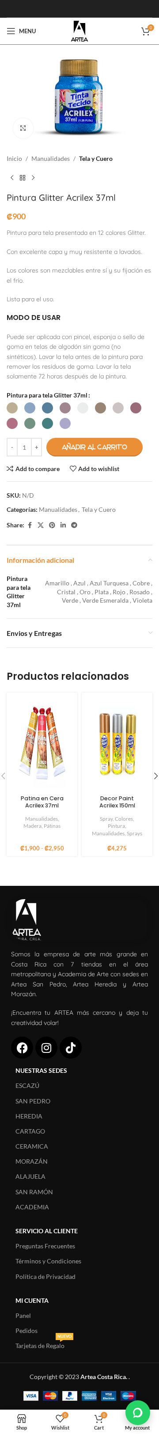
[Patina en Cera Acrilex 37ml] (42, 744)
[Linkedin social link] (63, 525)
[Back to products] (22, 178)
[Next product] (33, 178)
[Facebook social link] (29, 525)
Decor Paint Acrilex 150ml (117, 802)
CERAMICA (31, 1146)
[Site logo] (79, 30)
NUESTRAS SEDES (41, 1070)
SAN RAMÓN (34, 1192)
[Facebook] (22, 1048)
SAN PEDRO (32, 1101)
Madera (32, 825)
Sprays (134, 833)
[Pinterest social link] (52, 525)
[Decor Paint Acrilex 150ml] (117, 744)
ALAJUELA (30, 1176)
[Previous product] (12, 178)
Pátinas (52, 825)
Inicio (14, 158)
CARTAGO (30, 1131)
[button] (137, 1412)
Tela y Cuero (96, 158)
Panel (23, 1315)
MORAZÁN (31, 1161)
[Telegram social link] (74, 525)
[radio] (12, 407)
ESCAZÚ (27, 1085)
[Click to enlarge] (23, 128)
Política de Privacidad (45, 1276)
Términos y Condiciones (48, 1261)
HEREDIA (28, 1116)
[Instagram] (46, 1048)
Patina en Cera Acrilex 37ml (42, 802)
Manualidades (50, 158)
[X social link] (40, 525)
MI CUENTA (32, 1300)
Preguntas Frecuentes (45, 1246)
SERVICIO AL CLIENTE (46, 1231)
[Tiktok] (71, 1048)
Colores (124, 818)
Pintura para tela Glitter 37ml (47, 395)
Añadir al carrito (94, 447)
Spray (106, 818)
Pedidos (26, 1330)
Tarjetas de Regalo (43, 1343)
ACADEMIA (32, 1207)
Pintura (116, 825)
